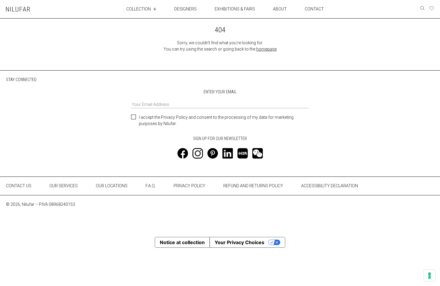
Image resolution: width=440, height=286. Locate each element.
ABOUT (280, 9)
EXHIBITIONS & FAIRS (235, 9)
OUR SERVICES (63, 185)
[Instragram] (197, 153)
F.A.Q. (150, 185)
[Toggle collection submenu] (154, 8)
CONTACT (314, 9)
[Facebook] (182, 153)
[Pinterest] (212, 153)
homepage (266, 49)
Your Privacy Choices (239, 242)
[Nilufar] (18, 9)
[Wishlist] (431, 8)
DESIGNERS (185, 9)
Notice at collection (182, 242)
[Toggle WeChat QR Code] (257, 153)
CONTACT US (18, 185)
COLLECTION (138, 9)
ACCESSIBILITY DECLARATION (329, 185)
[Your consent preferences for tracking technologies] (429, 275)
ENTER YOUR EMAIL (220, 91)
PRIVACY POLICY (189, 185)
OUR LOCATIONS (112, 185)
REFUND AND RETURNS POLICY (253, 185)
